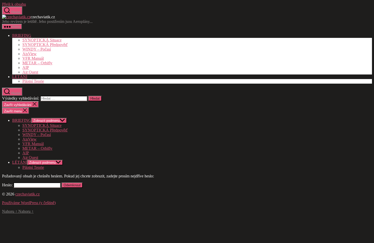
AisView (29, 54)
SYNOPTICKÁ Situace (42, 40)
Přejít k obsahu (14, 4)
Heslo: (7, 185)
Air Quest (30, 72)
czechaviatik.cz (27, 194)
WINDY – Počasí (36, 49)
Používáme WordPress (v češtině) (29, 203)
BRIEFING (21, 35)
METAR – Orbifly (37, 63)
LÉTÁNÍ (19, 76)
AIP (25, 67)
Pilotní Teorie (33, 81)
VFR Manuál (33, 58)
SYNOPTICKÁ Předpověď (45, 44)
